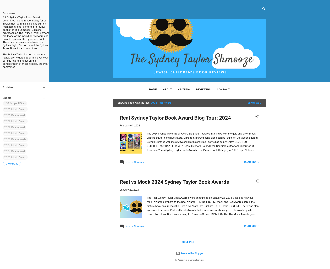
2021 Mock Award (15, 109)
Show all (254, 102)
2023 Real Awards (15, 139)
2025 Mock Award (15, 157)
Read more (251, 161)
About (167, 89)
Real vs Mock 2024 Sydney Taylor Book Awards (174, 182)
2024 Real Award (14, 151)
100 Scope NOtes (15, 103)
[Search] (264, 9)
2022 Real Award (14, 127)
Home (153, 89)
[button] (257, 117)
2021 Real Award (14, 115)
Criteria (184, 89)
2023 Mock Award (15, 133)
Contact (223, 89)
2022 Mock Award (15, 121)
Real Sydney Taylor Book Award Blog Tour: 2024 (175, 118)
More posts (189, 242)
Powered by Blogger (191, 253)
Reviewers (203, 89)
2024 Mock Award (15, 145)
